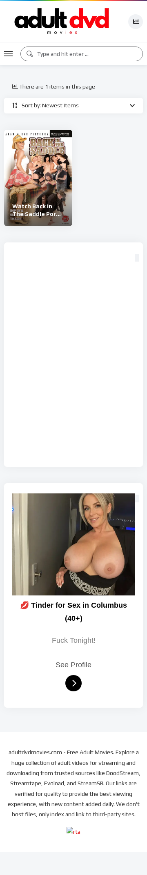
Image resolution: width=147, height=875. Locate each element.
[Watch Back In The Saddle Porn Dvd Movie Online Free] (38, 178)
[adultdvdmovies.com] (62, 21)
